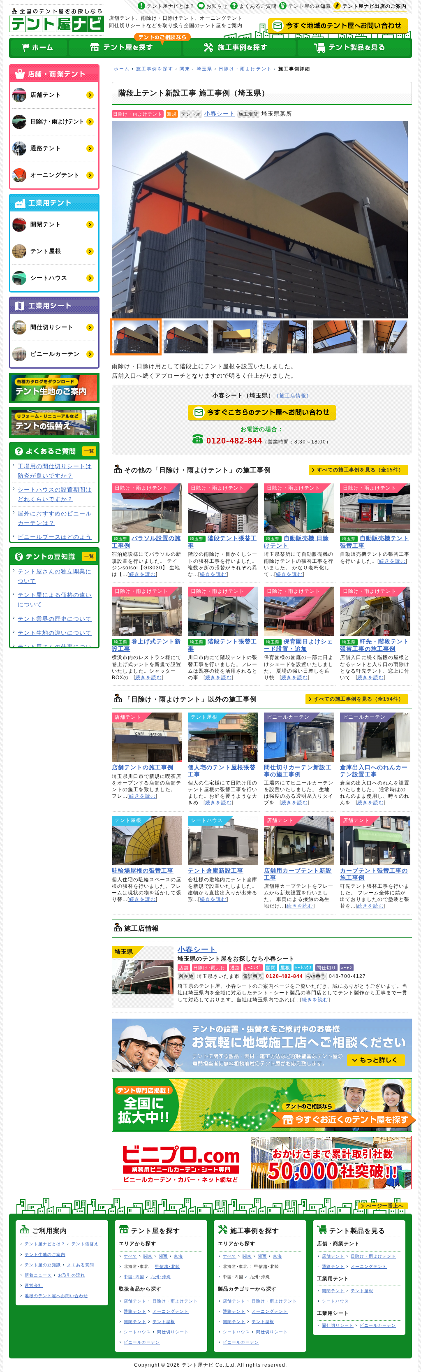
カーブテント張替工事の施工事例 (375, 840)
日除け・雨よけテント (245, 68)
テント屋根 (164, 1321)
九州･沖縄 (160, 1276)
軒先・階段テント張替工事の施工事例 (375, 611)
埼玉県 (205, 68)
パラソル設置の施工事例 (147, 508)
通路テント (135, 1311)
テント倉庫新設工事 (223, 840)
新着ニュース (38, 1275)
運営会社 (34, 1285)
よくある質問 (80, 1265)
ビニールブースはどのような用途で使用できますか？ (55, 542)
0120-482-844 (268, 440)
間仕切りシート (173, 1332)
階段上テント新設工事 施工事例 (260, 219)
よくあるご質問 (258, 6)
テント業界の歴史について (55, 618)
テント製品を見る (354, 48)
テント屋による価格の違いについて (55, 600)
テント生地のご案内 (45, 1254)
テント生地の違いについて (55, 632)
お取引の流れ (71, 1275)
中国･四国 (134, 1276)
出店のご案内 (374, 6)
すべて (130, 1256)
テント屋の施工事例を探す (240, 48)
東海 (178, 1256)
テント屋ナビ (56, 20)
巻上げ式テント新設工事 (147, 611)
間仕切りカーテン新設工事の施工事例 (299, 737)
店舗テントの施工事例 (147, 737)
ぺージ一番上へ (385, 1206)
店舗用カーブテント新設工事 (299, 840)
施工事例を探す (154, 68)
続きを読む (142, 574)
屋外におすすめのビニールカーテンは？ (55, 518)
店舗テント (135, 1301)
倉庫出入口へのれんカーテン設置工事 (375, 737)
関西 (163, 1256)
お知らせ (217, 6)
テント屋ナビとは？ (171, 6)
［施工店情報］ (293, 396)
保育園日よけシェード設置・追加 (299, 611)
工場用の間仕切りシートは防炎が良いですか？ (55, 471)
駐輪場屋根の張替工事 (147, 840)
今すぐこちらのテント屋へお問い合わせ (262, 412)
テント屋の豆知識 (309, 6)
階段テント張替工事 (223, 508)
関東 (185, 68)
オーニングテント (171, 1311)
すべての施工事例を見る (360, 470)
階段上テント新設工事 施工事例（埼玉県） (185, 336)
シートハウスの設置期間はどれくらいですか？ (55, 494)
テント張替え (85, 1244)
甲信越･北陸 (167, 1266)
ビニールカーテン (142, 1342)
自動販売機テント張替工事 (375, 508)
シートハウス (137, 1332)
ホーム (38, 48)
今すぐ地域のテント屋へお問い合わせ (338, 26)
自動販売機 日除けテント (299, 508)
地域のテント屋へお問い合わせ (56, 1295)
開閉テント (135, 1321)
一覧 (89, 450)
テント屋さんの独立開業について (55, 576)
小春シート (219, 113)
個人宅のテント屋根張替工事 (223, 737)
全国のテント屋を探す (125, 48)
